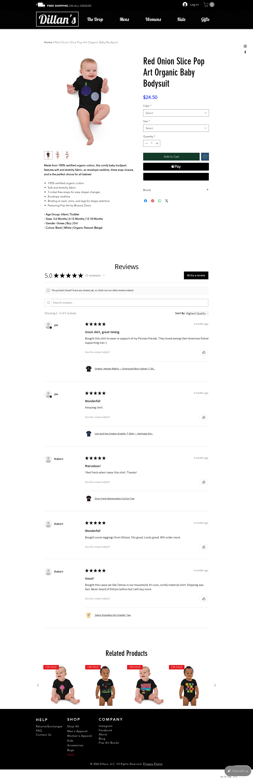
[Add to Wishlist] (205, 157)
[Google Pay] (176, 177)
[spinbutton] (151, 143)
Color (147, 105)
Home (48, 42)
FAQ (39, 730)
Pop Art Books (109, 742)
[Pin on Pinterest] (152, 201)
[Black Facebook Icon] (245, 52)
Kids (70, 740)
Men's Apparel (77, 731)
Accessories (75, 745)
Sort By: (180, 313)
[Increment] (157, 143)
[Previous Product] (38, 685)
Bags (70, 750)
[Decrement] (146, 143)
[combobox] (176, 113)
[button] (209, 4)
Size (146, 121)
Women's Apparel (79, 736)
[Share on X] (166, 201)
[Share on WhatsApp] (159, 201)
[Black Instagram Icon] (245, 46)
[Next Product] (215, 685)
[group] (126, 685)
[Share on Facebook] (145, 201)
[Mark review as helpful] (203, 352)
